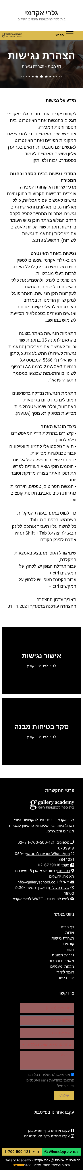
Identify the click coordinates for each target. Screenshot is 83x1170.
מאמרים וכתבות (61, 961)
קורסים (68, 944)
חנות (70, 949)
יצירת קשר (66, 977)
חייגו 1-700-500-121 (21, 1151)
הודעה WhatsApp (63, 1152)
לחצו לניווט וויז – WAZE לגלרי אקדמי (40, 899)
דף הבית (54, 66)
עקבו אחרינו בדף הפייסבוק (49, 1130)
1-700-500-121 (40, 842)
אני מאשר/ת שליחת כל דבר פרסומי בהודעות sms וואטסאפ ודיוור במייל (50, 1080)
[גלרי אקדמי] (12, 35)
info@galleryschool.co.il (37, 882)
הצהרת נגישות (33, 66)
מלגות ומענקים (62, 966)
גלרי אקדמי (41, 13)
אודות (69, 932)
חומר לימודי (65, 972)
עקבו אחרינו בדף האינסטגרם (47, 1136)
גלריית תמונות (63, 955)
